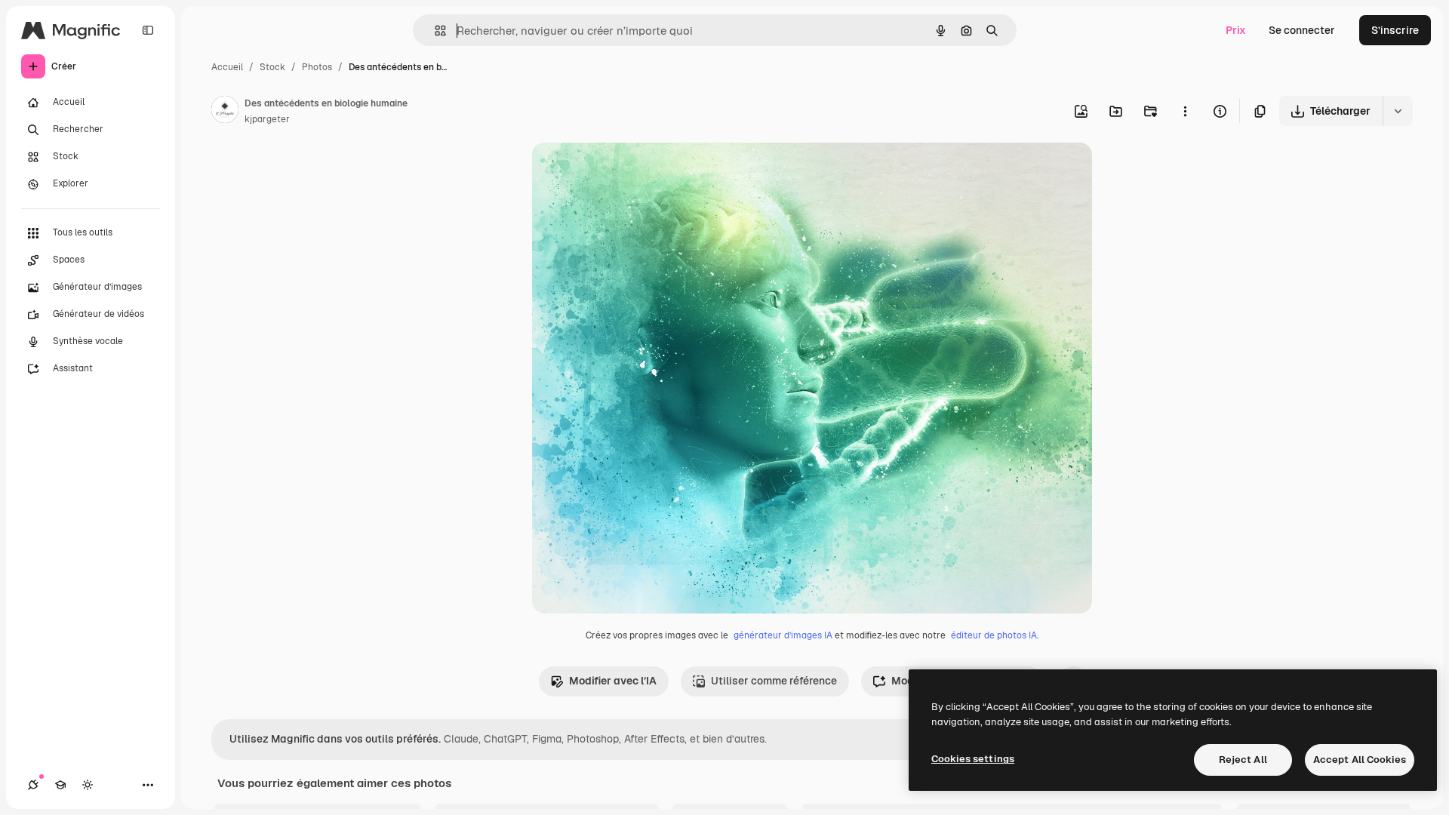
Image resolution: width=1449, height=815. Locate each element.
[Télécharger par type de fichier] (1398, 111)
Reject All (1243, 759)
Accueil (227, 67)
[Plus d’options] (1185, 111)
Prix (1236, 30)
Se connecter (1302, 30)
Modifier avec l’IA (613, 680)
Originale (632, 172)
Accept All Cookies (1359, 759)
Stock (272, 67)
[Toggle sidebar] (148, 30)
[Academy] (60, 785)
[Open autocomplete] (434, 30)
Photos (317, 67)
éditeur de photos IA (994, 635)
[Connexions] (33, 785)
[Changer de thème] (87, 785)
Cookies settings (972, 758)
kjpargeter (267, 119)
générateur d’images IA (783, 635)
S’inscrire (1395, 30)
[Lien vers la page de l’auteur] (224, 112)
